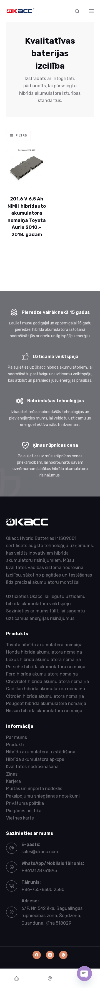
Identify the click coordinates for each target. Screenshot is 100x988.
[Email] (49, 978)
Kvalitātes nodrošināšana (32, 766)
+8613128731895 (39, 870)
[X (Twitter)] (50, 955)
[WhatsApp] (63, 955)
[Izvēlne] (91, 11)
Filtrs (21, 135)
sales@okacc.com (39, 851)
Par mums (16, 737)
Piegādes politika (23, 810)
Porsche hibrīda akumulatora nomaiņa (45, 666)
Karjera (13, 781)
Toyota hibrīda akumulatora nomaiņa (44, 644)
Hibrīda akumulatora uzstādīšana (40, 751)
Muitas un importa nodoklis (34, 788)
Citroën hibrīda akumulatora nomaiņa (45, 696)
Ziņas (12, 774)
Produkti (15, 744)
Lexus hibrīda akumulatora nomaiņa (43, 659)
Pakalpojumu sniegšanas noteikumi (43, 796)
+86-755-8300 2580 (42, 889)
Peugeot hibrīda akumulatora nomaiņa (46, 703)
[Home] (16, 978)
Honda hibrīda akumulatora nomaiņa (44, 652)
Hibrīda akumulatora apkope (35, 759)
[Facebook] (36, 955)
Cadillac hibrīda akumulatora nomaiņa (45, 688)
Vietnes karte (20, 818)
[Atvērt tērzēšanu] (84, 973)
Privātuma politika (25, 803)
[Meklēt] (77, 11)
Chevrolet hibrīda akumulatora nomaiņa (47, 681)
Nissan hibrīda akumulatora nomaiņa (44, 710)
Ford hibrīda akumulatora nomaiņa (42, 674)
